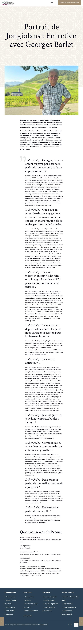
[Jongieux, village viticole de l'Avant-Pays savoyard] (8, 3)
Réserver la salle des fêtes (69, 3)
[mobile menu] (52, 3)
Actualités (28, 616)
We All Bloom (42, 625)
